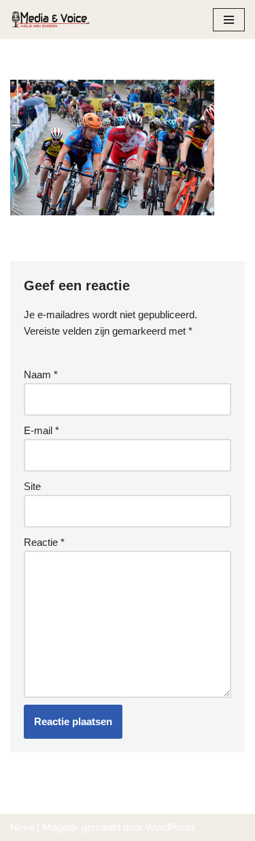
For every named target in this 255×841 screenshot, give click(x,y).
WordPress (171, 827)
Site (32, 486)
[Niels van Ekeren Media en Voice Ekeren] (51, 19)
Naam (41, 374)
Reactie (44, 542)
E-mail (41, 430)
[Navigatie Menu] (229, 19)
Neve (22, 827)
